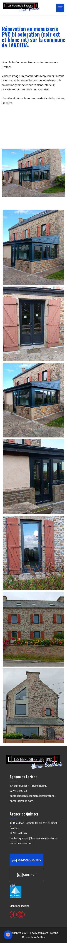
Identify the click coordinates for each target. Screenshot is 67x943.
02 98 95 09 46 (18, 833)
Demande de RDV (29, 860)
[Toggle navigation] (60, 8)
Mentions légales (19, 906)
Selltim (40, 937)
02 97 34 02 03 (18, 790)
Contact (29, 875)
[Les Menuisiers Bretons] (21, 7)
